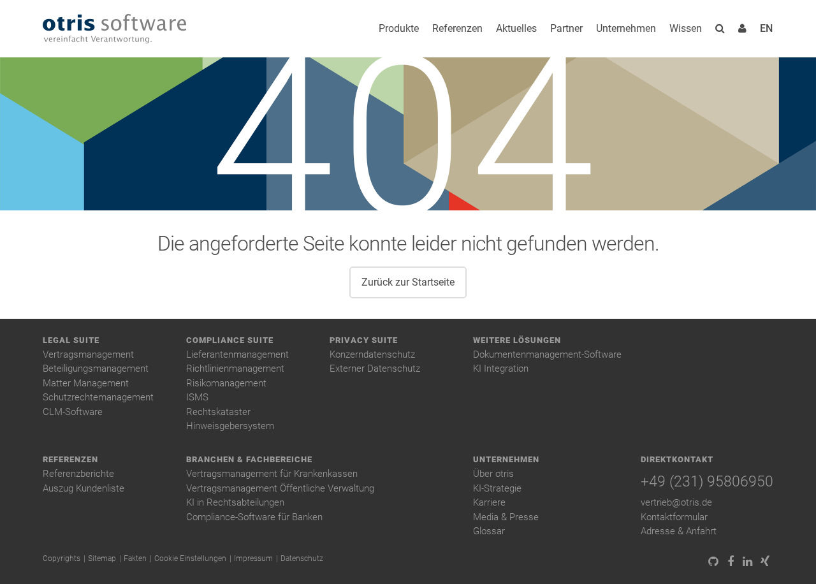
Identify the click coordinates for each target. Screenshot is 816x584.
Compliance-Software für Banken (254, 517)
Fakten (135, 558)
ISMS (197, 397)
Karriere (489, 502)
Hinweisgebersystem (230, 426)
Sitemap (102, 558)
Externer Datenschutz (375, 368)
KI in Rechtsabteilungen (235, 502)
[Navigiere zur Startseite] (114, 29)
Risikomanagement (226, 383)
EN (766, 28)
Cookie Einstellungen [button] (190, 558)
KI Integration (500, 368)
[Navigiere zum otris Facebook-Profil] (730, 561)
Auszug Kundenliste (83, 488)
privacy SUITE (364, 340)
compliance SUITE (229, 340)
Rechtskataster (218, 412)
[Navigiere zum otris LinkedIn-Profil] (747, 561)
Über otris (493, 473)
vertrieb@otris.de (676, 502)
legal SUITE (71, 340)
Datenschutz (301, 558)
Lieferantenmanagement (237, 354)
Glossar (489, 531)
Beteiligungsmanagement (96, 368)
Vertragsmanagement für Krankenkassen (272, 473)
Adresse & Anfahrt (679, 531)
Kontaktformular (674, 517)
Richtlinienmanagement (235, 368)
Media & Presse (506, 517)
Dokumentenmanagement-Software (547, 354)
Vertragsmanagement (88, 354)
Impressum (253, 558)
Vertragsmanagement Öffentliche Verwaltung (280, 488)
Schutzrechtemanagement (98, 397)
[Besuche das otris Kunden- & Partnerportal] (742, 28)
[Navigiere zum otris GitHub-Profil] (713, 561)
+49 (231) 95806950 (707, 481)
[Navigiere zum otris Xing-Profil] (764, 561)
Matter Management (86, 383)
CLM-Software (73, 412)
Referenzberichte (78, 473)
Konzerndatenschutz (372, 354)
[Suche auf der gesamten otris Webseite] (720, 28)
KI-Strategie (497, 488)
